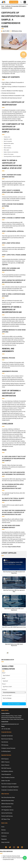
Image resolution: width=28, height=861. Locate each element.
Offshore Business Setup (7, 803)
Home (2, 6)
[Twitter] (10, 847)
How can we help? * (7, 695)
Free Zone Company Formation (8, 783)
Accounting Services (6, 806)
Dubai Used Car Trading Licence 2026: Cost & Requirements (14, 609)
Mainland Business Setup (7, 800)
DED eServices (5, 833)
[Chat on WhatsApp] (25, 858)
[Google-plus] (18, 847)
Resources (4, 839)
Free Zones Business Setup (8, 797)
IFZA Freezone (5, 759)
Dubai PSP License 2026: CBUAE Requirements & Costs (14, 627)
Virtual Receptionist (6, 774)
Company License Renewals (8, 748)
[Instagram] (14, 847)
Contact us (4, 836)
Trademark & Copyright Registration (10, 787)
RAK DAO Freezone (6, 768)
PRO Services (4, 745)
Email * (4, 678)
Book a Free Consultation (14, 704)
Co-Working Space (6, 751)
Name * (4, 673)
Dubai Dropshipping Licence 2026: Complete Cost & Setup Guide (14, 572)
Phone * (4, 684)
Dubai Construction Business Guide (11, 856)
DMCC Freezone (5, 762)
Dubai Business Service (8, 532)
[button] (25, 2)
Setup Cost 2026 (5, 842)
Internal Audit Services (6, 813)
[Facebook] (6, 847)
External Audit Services (7, 816)
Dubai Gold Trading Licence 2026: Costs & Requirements (14, 644)
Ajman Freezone (5, 765)
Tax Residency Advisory (7, 771)
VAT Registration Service (7, 810)
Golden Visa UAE (5, 780)
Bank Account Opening (7, 739)
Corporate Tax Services (7, 735)
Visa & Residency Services (7, 777)
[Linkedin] (22, 847)
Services (3, 830)
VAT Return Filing (5, 819)
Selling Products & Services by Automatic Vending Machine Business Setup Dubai (13, 385)
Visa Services (4, 742)
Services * (4, 689)
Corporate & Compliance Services (9, 790)
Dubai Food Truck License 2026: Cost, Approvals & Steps (14, 590)
